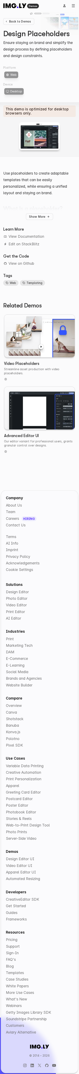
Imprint (12, 550)
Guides (11, 912)
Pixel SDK (14, 745)
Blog (10, 966)
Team (10, 512)
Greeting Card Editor (23, 792)
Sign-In (12, 953)
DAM (10, 652)
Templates (15, 973)
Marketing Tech (19, 645)
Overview (14, 705)
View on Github (21, 263)
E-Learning (15, 665)
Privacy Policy (18, 556)
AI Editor (13, 618)
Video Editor (16, 605)
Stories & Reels (19, 818)
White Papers (17, 986)
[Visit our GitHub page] (47, 1065)
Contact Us (16, 525)
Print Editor (15, 612)
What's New (16, 999)
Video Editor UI (19, 865)
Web (13, 283)
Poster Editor (17, 805)
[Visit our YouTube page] (54, 1065)
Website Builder (19, 685)
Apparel (12, 786)
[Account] (64, 6)
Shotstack (14, 719)
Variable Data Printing (25, 766)
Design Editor (17, 592)
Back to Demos (20, 21)
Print (10, 639)
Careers (13, 518)
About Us (14, 505)
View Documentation (26, 236)
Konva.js (13, 732)
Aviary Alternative (21, 1032)
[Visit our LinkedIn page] (32, 1065)
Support (13, 946)
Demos (33, 6)
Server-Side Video (21, 838)
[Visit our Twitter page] (39, 1065)
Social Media (17, 672)
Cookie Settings (19, 569)
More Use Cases (20, 992)
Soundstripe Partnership (26, 1019)
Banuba (12, 725)
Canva (11, 712)
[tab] (38, 13)
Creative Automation (23, 772)
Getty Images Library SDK (28, 1012)
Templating (35, 283)
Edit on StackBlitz (24, 244)
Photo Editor (16, 598)
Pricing (11, 939)
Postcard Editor (19, 799)
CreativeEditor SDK (22, 899)
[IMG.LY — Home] (14, 5)
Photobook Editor (21, 812)
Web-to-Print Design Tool (28, 825)
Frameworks (16, 919)
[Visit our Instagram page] (25, 1065)
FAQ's (11, 959)
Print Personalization (23, 779)
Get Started (16, 906)
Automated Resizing (23, 879)
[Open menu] (73, 6)
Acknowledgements (23, 563)
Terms (11, 537)
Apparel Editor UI (21, 872)
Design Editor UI (20, 859)
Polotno (12, 739)
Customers (15, 1025)
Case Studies (17, 979)
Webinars (14, 1005)
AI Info (12, 543)
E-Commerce (17, 658)
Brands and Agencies (24, 678)
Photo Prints (16, 832)
